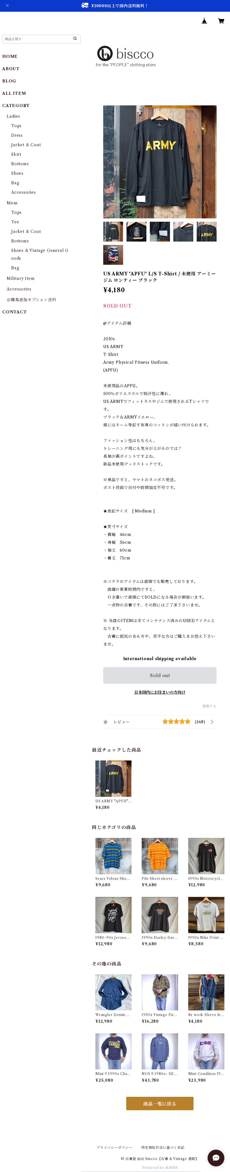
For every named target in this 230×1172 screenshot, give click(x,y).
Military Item (20, 278)
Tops (16, 125)
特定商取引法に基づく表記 (163, 1147)
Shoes (17, 173)
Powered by (153, 1168)
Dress (17, 135)
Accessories (23, 192)
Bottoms (20, 163)
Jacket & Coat (26, 144)
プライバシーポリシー (114, 1147)
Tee (15, 222)
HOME (10, 56)
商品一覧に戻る (159, 1104)
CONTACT (14, 312)
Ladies (15, 116)
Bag (15, 182)
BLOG (9, 81)
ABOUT (11, 68)
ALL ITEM (14, 93)
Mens (12, 202)
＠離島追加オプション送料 (31, 299)
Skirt (16, 154)
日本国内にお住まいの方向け (159, 692)
